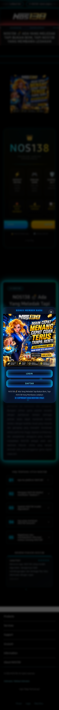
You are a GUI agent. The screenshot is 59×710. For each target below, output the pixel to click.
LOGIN (29, 373)
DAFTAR (29, 383)
